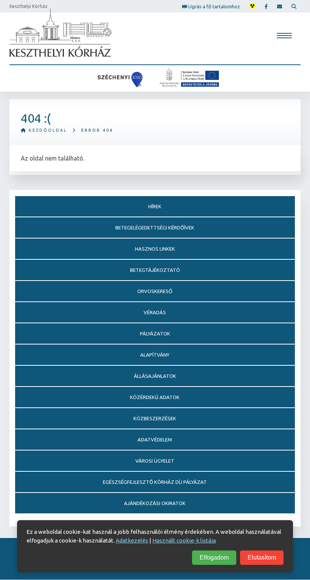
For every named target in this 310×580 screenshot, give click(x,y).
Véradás (155, 312)
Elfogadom (214, 557)
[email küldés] (279, 6)
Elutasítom (262, 557)
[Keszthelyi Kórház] (60, 33)
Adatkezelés (132, 540)
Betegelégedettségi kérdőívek (154, 227)
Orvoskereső (154, 291)
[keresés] (294, 6)
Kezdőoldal (46, 130)
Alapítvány (154, 354)
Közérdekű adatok (155, 397)
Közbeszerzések (154, 418)
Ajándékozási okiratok (155, 503)
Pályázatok (155, 333)
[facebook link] (266, 6)
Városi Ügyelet (154, 460)
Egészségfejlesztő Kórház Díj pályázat (155, 482)
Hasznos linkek (155, 248)
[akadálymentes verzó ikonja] (252, 6)
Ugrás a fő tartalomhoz (213, 6)
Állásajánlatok (155, 376)
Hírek (154, 206)
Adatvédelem (155, 439)
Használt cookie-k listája (184, 540)
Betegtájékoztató (155, 270)
